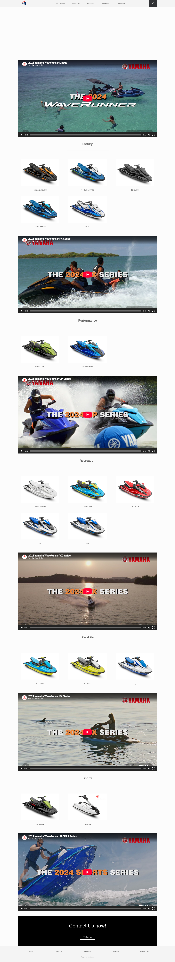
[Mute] (149, 135)
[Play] (21, 135)
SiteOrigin (91, 957)
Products (90, 3)
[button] (153, 3)
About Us (76, 3)
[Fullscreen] (153, 135)
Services (105, 3)
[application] (87, 98)
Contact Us (121, 3)
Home (62, 3)
